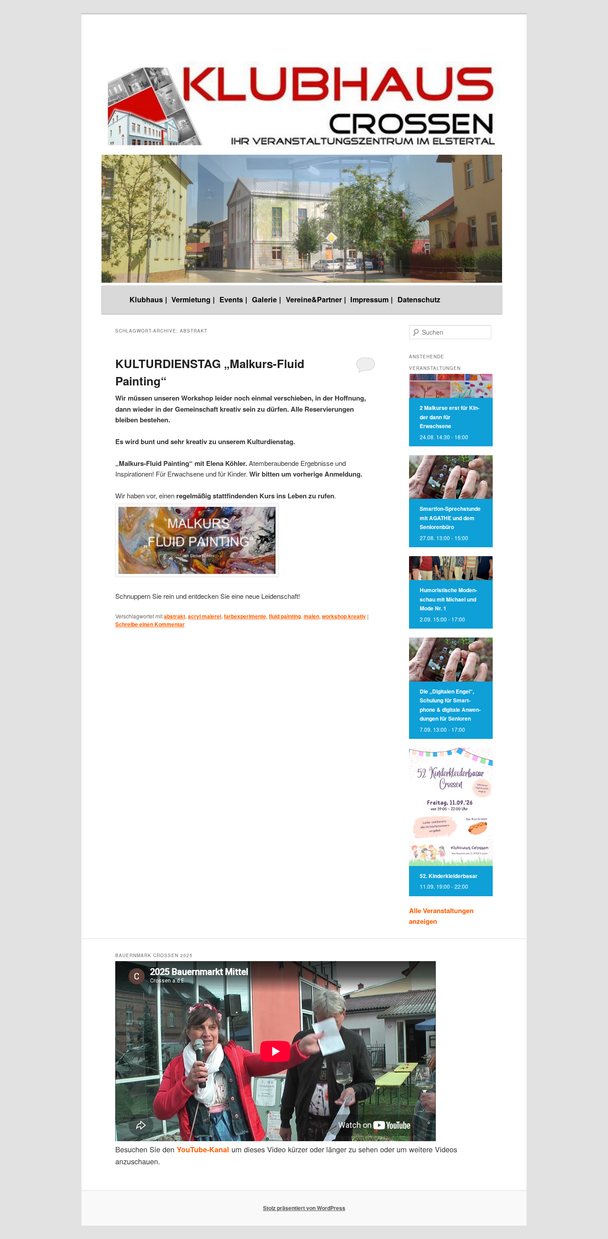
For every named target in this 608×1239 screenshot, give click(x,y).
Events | (233, 299)
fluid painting (285, 616)
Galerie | (266, 299)
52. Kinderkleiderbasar (449, 876)
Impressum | (371, 299)
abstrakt (174, 616)
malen (311, 616)
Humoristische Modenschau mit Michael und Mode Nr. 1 (448, 599)
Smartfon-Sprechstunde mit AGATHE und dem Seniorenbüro (450, 518)
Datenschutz (418, 299)
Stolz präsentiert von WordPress (304, 1208)
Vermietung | (193, 299)
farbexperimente (245, 616)
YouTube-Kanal (203, 1149)
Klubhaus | (148, 299)
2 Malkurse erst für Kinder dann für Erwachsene (449, 417)
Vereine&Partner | (316, 299)
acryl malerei (204, 616)
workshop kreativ (344, 616)
